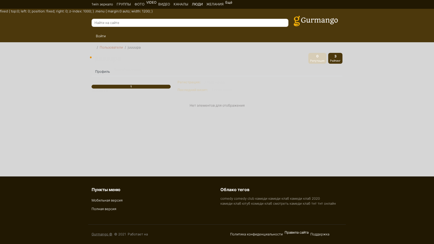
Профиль (102, 71)
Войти (100, 36)
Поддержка (319, 234)
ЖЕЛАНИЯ (215, 4)
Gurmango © (102, 234)
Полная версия (104, 209)
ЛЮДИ (197, 4)
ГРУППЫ (124, 4)
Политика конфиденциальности (256, 234)
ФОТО (139, 4)
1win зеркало (102, 4)
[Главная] (93, 47)
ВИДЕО (164, 4)
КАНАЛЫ (181, 4)
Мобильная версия (107, 200)
